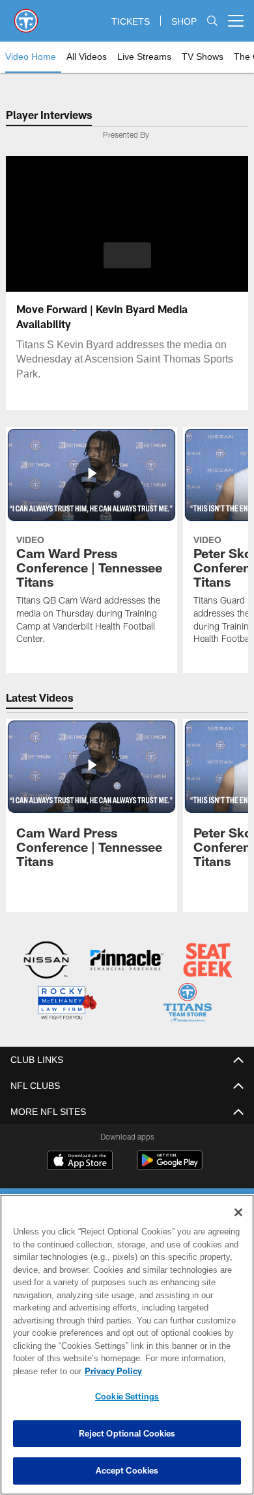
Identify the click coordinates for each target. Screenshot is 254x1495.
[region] (127, 1344)
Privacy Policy (110, 1371)
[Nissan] (47, 961)
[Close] (238, 1212)
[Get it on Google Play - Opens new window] (169, 1165)
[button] (127, 255)
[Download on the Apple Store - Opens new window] (80, 1160)
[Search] (212, 21)
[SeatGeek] (208, 961)
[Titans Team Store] (188, 1003)
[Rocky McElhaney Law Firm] (67, 1003)
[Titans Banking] (127, 961)
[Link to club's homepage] (26, 15)
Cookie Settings (127, 1396)
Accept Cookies (127, 1470)
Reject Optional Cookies (127, 1433)
